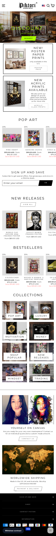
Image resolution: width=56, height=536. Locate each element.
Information (28, 519)
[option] (28, 27)
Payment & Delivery (28, 489)
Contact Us (28, 439)
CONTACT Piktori (28, 511)
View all (28, 204)
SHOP (28, 504)
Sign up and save (28, 497)
